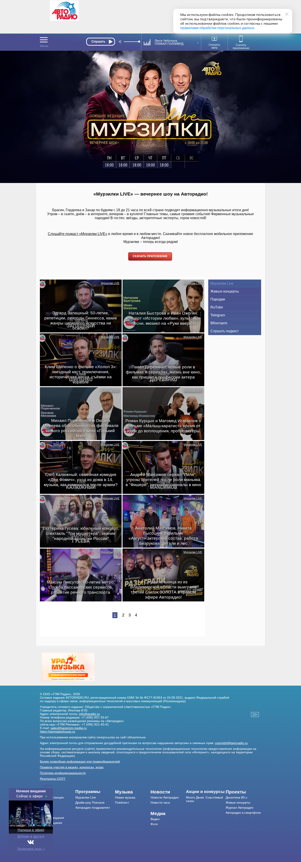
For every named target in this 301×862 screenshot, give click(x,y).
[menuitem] (57, 792)
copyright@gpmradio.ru (231, 743)
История (46, 828)
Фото (154, 824)
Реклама (46, 812)
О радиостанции (52, 797)
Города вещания (52, 817)
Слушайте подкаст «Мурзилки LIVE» (77, 234)
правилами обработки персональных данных (217, 28)
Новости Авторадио (164, 797)
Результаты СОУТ (52, 778)
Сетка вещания (51, 823)
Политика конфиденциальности (63, 773)
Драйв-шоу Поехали (89, 802)
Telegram (217, 315)
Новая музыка (125, 797)
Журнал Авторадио (239, 807)
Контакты (46, 807)
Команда (46, 802)
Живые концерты (224, 291)
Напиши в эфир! (31, 830)
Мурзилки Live (222, 283)
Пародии (217, 299)
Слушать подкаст (224, 331)
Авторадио (243, 812)
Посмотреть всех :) (31, 849)
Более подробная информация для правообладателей (80, 761)
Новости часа (160, 802)
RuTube (216, 307)
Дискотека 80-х (236, 797)
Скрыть (47, 785)
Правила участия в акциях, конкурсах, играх (72, 767)
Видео (155, 819)
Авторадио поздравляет (92, 807)
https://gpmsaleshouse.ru (57, 731)
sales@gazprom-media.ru (68, 728)
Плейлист (122, 802)
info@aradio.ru (89, 714)
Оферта (46, 833)
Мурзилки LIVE (110, 283)
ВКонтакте (218, 323)
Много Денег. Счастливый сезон (204, 799)
